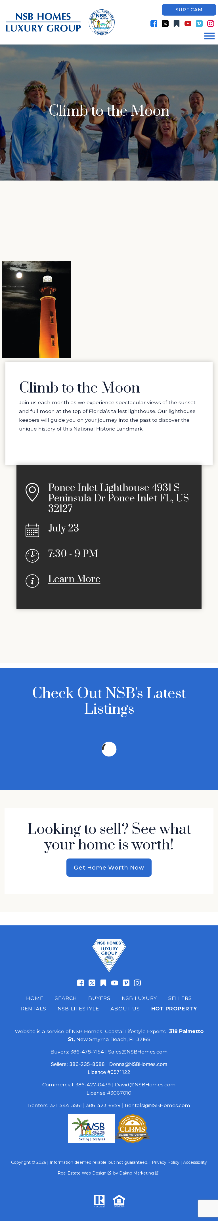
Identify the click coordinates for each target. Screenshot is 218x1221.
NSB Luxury (139, 998)
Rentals (33, 1009)
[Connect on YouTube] (188, 23)
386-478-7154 (87, 1052)
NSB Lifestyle (78, 1009)
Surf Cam (188, 9)
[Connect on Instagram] (210, 23)
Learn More (74, 579)
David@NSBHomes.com (145, 1085)
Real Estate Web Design (83, 1173)
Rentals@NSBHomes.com (157, 1105)
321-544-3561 (66, 1105)
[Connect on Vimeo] (199, 23)
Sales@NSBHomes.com (138, 1052)
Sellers (180, 998)
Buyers (99, 998)
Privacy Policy (165, 1162)
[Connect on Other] (176, 23)
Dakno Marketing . (139, 1173)
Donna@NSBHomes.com (138, 1064)
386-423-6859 (103, 1105)
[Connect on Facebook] (153, 23)
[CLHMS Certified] (132, 1141)
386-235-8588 (87, 1064)
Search (66, 998)
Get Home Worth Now (109, 867)
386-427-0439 (93, 1085)
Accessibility (195, 1162)
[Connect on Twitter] (165, 23)
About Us (125, 1009)
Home (34, 998)
